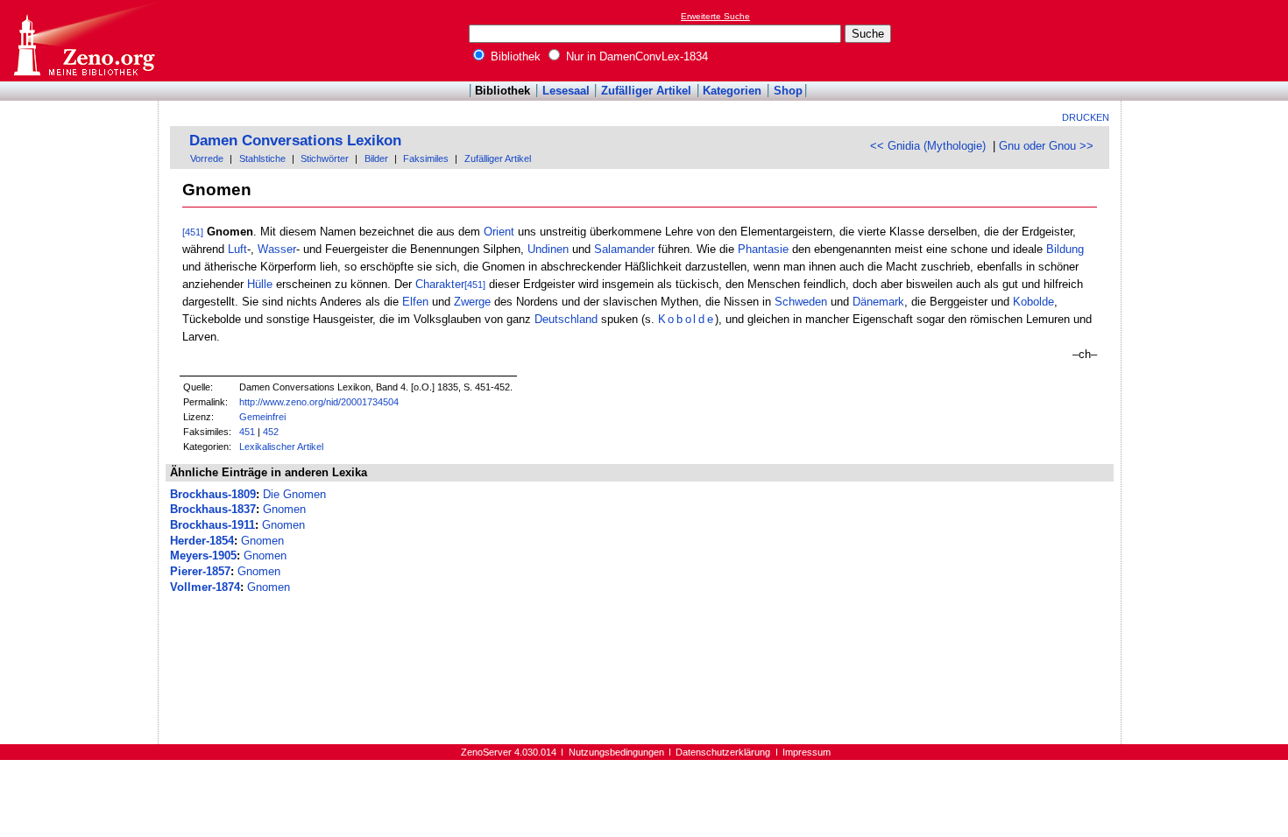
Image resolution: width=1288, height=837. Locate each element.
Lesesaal (566, 90)
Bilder (376, 158)
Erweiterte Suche (715, 16)
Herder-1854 (202, 540)
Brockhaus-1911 (212, 524)
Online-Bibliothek (83, 40)
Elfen (415, 301)
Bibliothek (514, 56)
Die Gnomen (294, 494)
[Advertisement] (1207, 40)
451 (247, 431)
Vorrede (206, 158)
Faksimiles (426, 158)
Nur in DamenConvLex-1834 (635, 56)
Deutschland (566, 319)
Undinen (548, 249)
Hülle (259, 284)
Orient (499, 231)
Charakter (439, 284)
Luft (237, 249)
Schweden (801, 301)
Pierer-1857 (200, 571)
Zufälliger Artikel (646, 90)
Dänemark (878, 301)
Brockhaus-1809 (213, 494)
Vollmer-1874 (205, 587)
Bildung (1065, 249)
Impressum (806, 752)
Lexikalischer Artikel (281, 446)
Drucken (1085, 117)
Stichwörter (325, 158)
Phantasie (763, 249)
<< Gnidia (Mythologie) (928, 145)
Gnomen (284, 509)
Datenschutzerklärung (723, 752)
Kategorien (732, 90)
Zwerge (472, 301)
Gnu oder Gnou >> (1046, 145)
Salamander (624, 249)
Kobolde (1033, 301)
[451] (192, 232)
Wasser (277, 249)
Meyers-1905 (203, 555)
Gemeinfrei (262, 416)
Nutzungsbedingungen (616, 752)
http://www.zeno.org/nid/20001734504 (319, 402)
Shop (788, 90)
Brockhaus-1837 (213, 509)
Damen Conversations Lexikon (295, 140)
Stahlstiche (262, 158)
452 (271, 431)
